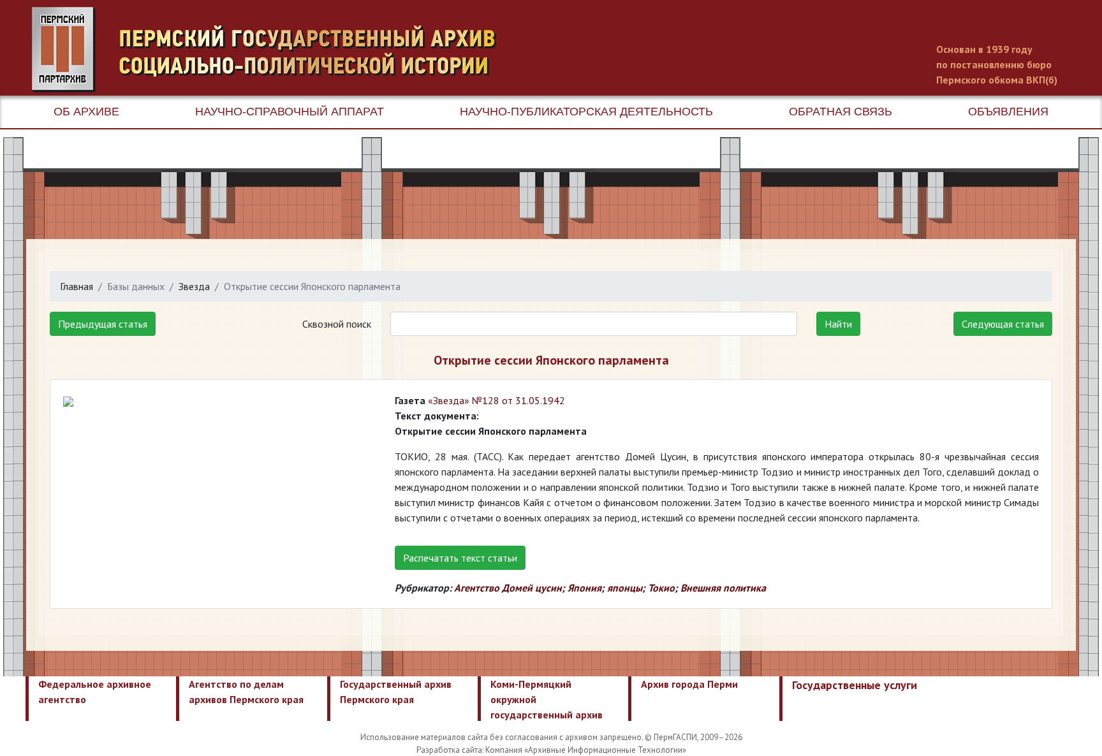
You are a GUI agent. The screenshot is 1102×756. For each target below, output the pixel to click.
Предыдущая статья (102, 323)
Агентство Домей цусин (508, 587)
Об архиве (86, 111)
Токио (661, 587)
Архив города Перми (689, 684)
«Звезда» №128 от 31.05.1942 (496, 400)
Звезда (194, 286)
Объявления (1008, 111)
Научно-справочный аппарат (289, 111)
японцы (624, 587)
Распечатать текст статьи (460, 557)
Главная (76, 286)
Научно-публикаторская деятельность (586, 111)
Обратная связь (840, 111)
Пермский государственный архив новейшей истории (271, 49)
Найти (838, 323)
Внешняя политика (723, 587)
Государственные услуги (854, 685)
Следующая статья (1003, 323)
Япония (584, 587)
